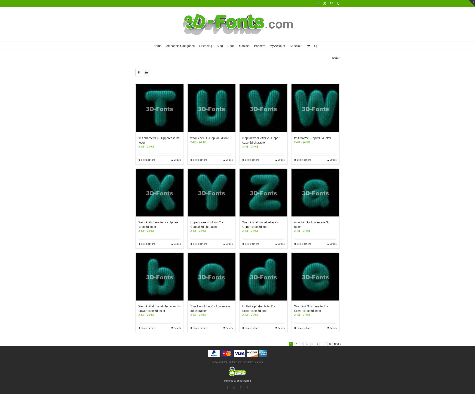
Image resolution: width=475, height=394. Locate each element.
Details (177, 160)
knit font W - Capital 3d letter (312, 138)
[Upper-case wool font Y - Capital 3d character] (211, 192)
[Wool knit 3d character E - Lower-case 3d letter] (315, 277)
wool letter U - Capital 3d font (209, 138)
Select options (148, 160)
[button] (315, 46)
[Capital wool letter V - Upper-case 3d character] (263, 108)
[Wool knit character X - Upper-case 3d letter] (160, 192)
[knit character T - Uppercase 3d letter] (160, 108)
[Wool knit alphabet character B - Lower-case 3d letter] (160, 277)
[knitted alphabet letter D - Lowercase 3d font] (263, 277)
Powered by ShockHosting (237, 381)
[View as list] (146, 72)
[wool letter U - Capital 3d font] (211, 108)
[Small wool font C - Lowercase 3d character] (211, 277)
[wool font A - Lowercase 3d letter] (315, 192)
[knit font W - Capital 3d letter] (315, 108)
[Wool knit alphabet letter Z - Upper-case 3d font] (263, 192)
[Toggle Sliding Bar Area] (471, 3)
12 (330, 344)
